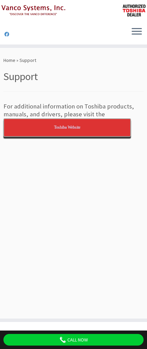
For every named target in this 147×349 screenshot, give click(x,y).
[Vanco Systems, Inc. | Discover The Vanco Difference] (73, 10)
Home (9, 60)
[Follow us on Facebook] (7, 34)
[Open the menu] (137, 32)
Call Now (77, 340)
